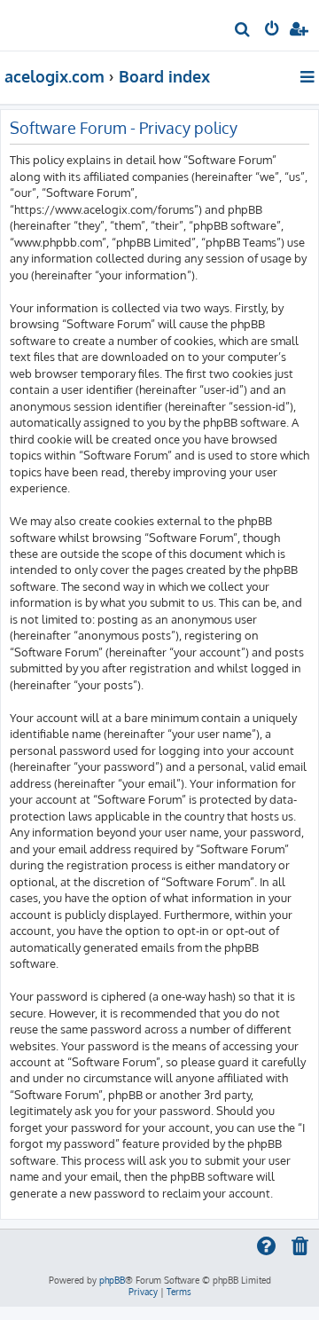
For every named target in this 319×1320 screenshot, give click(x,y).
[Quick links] (309, 76)
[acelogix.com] (42, 23)
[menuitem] (243, 31)
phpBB (112, 1280)
